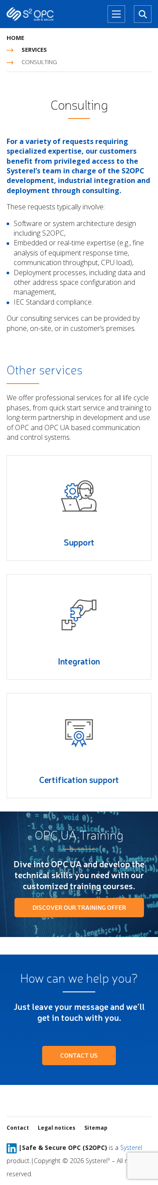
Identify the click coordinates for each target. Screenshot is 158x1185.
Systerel (131, 1147)
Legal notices (56, 1127)
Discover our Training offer (79, 907)
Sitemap (96, 1127)
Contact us (79, 1055)
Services (34, 50)
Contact (18, 1127)
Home (15, 38)
